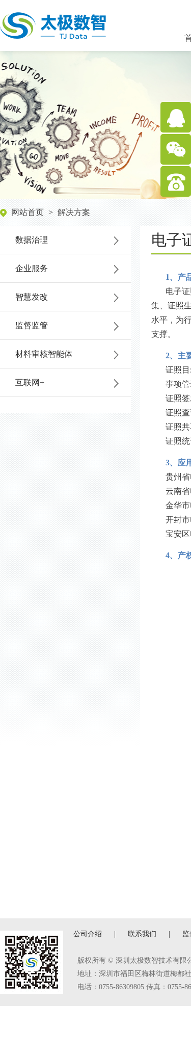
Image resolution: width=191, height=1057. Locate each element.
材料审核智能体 (43, 354)
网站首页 (27, 212)
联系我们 (142, 934)
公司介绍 (87, 934)
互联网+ (29, 382)
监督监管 (31, 325)
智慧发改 (31, 297)
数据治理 (31, 239)
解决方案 (74, 212)
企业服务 (31, 268)
